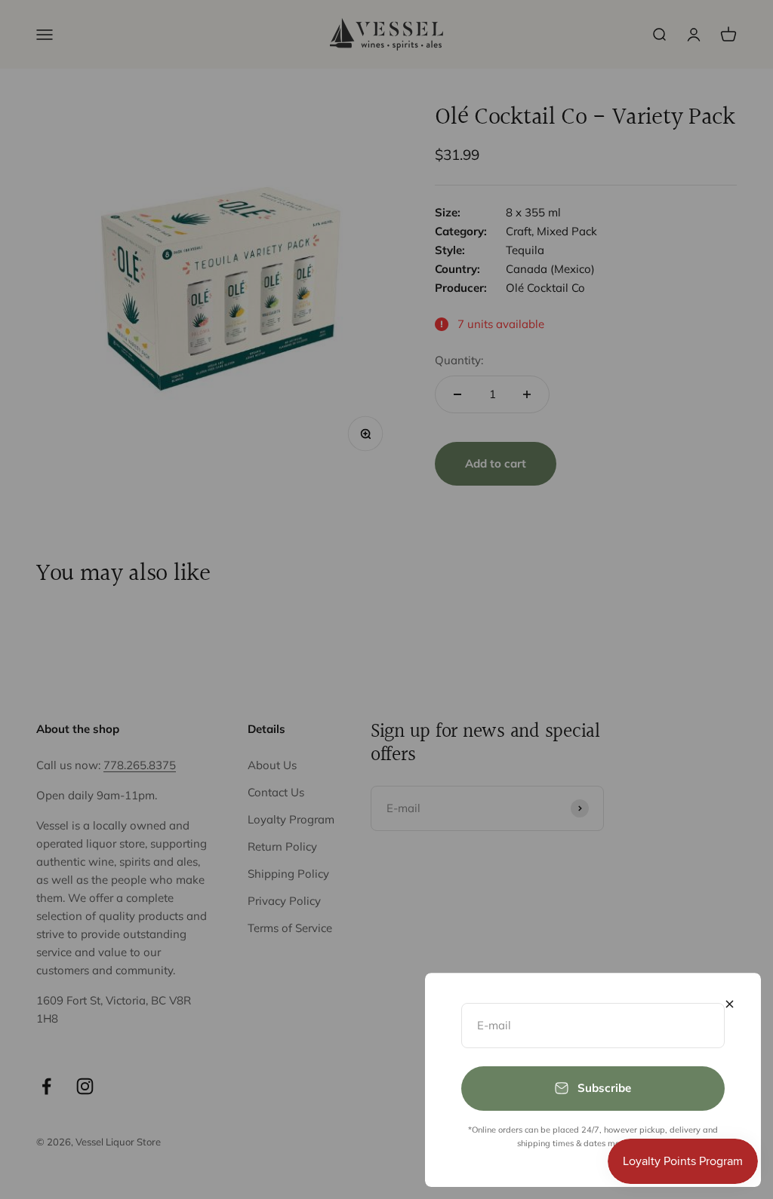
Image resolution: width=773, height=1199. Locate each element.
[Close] (729, 1004)
